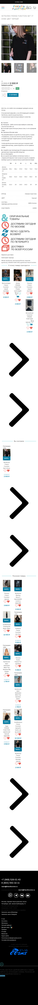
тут (20, 974)
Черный (34, 198)
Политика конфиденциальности (11, 938)
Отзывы (3, 931)
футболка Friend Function (28, 262)
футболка (9, 260)
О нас (3, 919)
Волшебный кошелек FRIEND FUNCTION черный (29, 317)
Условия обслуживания (8, 940)
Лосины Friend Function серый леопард (29, 287)
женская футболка (18, 260)
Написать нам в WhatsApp (9, 912)
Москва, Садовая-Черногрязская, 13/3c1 (14, 901)
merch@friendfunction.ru (26, 890)
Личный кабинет (6, 925)
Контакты (4, 921)
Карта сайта (5, 936)
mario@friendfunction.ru (9, 886)
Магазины (4, 923)
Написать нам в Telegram (9, 914)
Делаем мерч (5, 927)
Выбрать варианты (7, 458)
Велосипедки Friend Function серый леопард (6, 287)
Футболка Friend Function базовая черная (18, 757)
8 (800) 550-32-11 (10, 883)
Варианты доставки (7, 254)
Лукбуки (4, 929)
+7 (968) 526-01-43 (11, 879)
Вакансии (4, 933)
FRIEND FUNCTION (7, 24)
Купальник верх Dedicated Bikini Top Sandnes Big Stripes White (6, 667)
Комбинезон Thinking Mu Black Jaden (7, 626)
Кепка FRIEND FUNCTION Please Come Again (17, 287)
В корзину (13, 95)
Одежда (11, 257)
